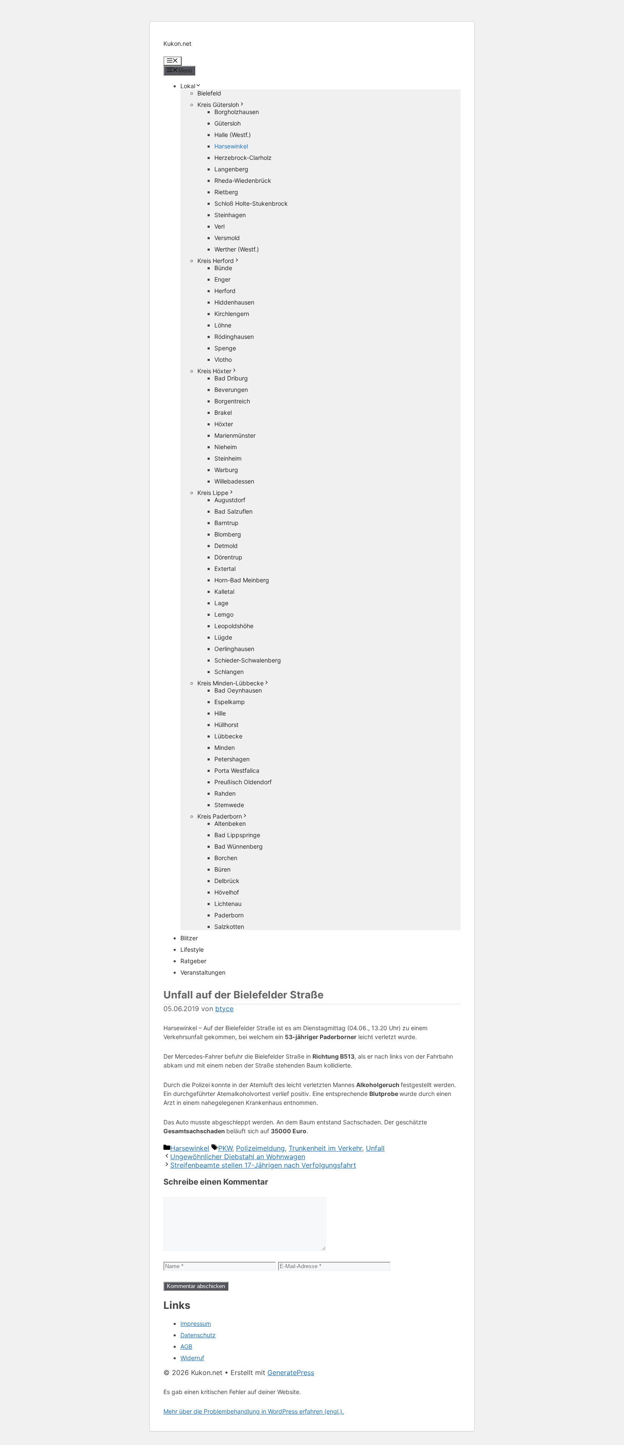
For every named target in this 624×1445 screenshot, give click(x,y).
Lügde (223, 637)
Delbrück (226, 880)
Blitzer (189, 938)
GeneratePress (290, 1372)
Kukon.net (177, 43)
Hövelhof (226, 892)
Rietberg (226, 192)
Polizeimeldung (260, 1148)
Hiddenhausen (234, 302)
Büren (222, 869)
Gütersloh (227, 123)
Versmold (227, 237)
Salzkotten (229, 926)
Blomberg (227, 534)
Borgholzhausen (236, 111)
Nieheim (225, 446)
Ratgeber (193, 960)
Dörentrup (228, 557)
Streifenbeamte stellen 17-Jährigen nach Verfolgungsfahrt (263, 1165)
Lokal (187, 85)
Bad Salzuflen (233, 511)
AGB (186, 1346)
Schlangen (229, 671)
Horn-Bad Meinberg (241, 580)
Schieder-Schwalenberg (247, 660)
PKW (225, 1148)
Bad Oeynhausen (238, 690)
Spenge (225, 348)
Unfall (375, 1148)
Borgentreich (232, 401)
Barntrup (226, 522)
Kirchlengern (231, 313)
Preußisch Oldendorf (243, 781)
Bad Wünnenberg (238, 846)
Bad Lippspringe (237, 834)
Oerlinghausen (234, 648)
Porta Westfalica (236, 770)
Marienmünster (235, 435)
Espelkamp (229, 701)
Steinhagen (230, 214)
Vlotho (223, 359)
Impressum (195, 1323)
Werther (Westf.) (236, 249)
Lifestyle (192, 949)
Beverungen (231, 389)
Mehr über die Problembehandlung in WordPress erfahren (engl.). (253, 1411)
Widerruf (192, 1357)
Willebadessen (234, 481)
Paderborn (229, 915)
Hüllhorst (226, 724)
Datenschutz (198, 1335)
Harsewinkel (231, 146)
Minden (224, 747)
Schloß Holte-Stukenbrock (251, 203)
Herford (225, 290)
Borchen (225, 857)
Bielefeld (209, 93)
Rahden (225, 793)
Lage (221, 603)
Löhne (222, 325)
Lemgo (223, 614)
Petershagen (232, 759)
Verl (219, 226)
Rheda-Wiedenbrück (242, 180)
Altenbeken (230, 823)
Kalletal (224, 591)
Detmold (226, 545)
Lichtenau (228, 903)
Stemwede (229, 804)
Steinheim (228, 458)
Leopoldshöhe (233, 625)
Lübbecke (228, 736)
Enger (222, 279)
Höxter (223, 424)
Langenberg (231, 169)
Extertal (225, 568)
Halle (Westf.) (232, 134)
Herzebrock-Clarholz (243, 157)
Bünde (223, 267)
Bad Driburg (231, 378)
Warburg (226, 469)
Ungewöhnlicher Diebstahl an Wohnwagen (237, 1156)
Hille (220, 713)
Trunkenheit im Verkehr (325, 1148)
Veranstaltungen (202, 972)
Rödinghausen (234, 336)
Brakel (223, 412)
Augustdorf (229, 499)
